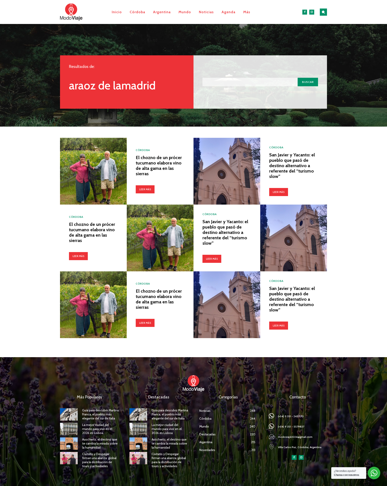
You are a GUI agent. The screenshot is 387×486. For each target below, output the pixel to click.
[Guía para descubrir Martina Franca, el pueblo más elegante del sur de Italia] (69, 414)
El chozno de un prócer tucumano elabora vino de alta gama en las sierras (159, 165)
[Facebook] (304, 12)
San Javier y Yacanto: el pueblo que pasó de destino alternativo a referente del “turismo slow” (292, 165)
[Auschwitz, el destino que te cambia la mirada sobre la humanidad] (69, 443)
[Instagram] (311, 12)
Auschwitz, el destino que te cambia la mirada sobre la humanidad (100, 443)
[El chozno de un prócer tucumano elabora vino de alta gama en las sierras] (93, 171)
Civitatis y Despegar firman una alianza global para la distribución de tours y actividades (99, 460)
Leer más (145, 189)
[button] (323, 12)
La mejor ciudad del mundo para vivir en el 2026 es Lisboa (97, 429)
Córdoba (143, 150)
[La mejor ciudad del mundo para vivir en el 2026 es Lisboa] (69, 429)
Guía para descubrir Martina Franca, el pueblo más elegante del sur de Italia (100, 414)
